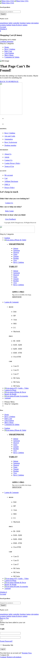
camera (24, 25)
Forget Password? (6, 641)
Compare (3, 657)
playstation (35, 23)
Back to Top (4, 618)
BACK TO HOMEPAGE (9, 81)
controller (16, 23)
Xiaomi (16, 256)
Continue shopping (6, 41)
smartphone (4, 23)
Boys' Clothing (18, 262)
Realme (16, 258)
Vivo (15, 260)
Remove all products (14, 657)
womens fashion (5, 25)
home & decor (17, 25)
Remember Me (7, 645)
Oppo (15, 254)
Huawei (16, 252)
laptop (28, 23)
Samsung (16, 250)
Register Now (27, 653)
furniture (23, 23)
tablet (10, 23)
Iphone (15, 248)
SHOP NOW (17, 297)
